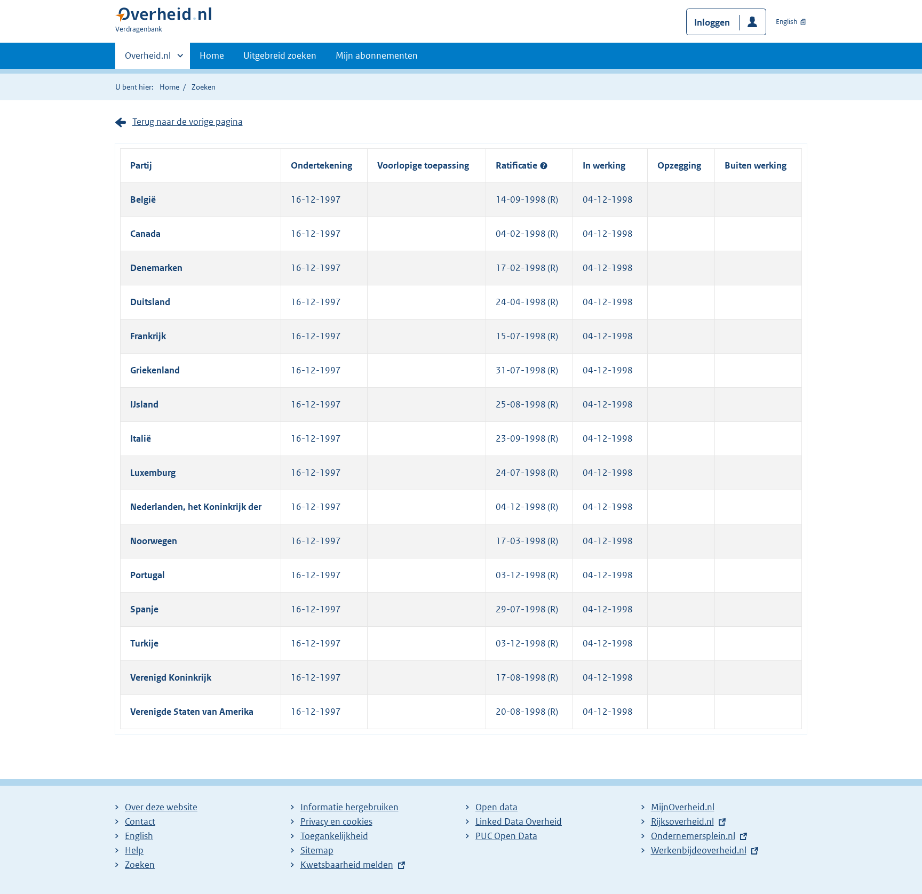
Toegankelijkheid (334, 836)
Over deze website (161, 807)
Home (212, 55)
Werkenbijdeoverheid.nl (701, 850)
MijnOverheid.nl (682, 807)
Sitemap (316, 850)
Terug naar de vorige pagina (187, 121)
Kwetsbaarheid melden (346, 865)
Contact (140, 821)
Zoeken (204, 87)
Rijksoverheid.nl (685, 821)
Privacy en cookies (336, 821)
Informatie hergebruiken (349, 807)
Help (134, 850)
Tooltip (544, 166)
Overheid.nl (148, 59)
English (786, 21)
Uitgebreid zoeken (279, 55)
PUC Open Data (506, 836)
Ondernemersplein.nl (696, 836)
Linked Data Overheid (518, 821)
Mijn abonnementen (377, 55)
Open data (496, 807)
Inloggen (712, 22)
